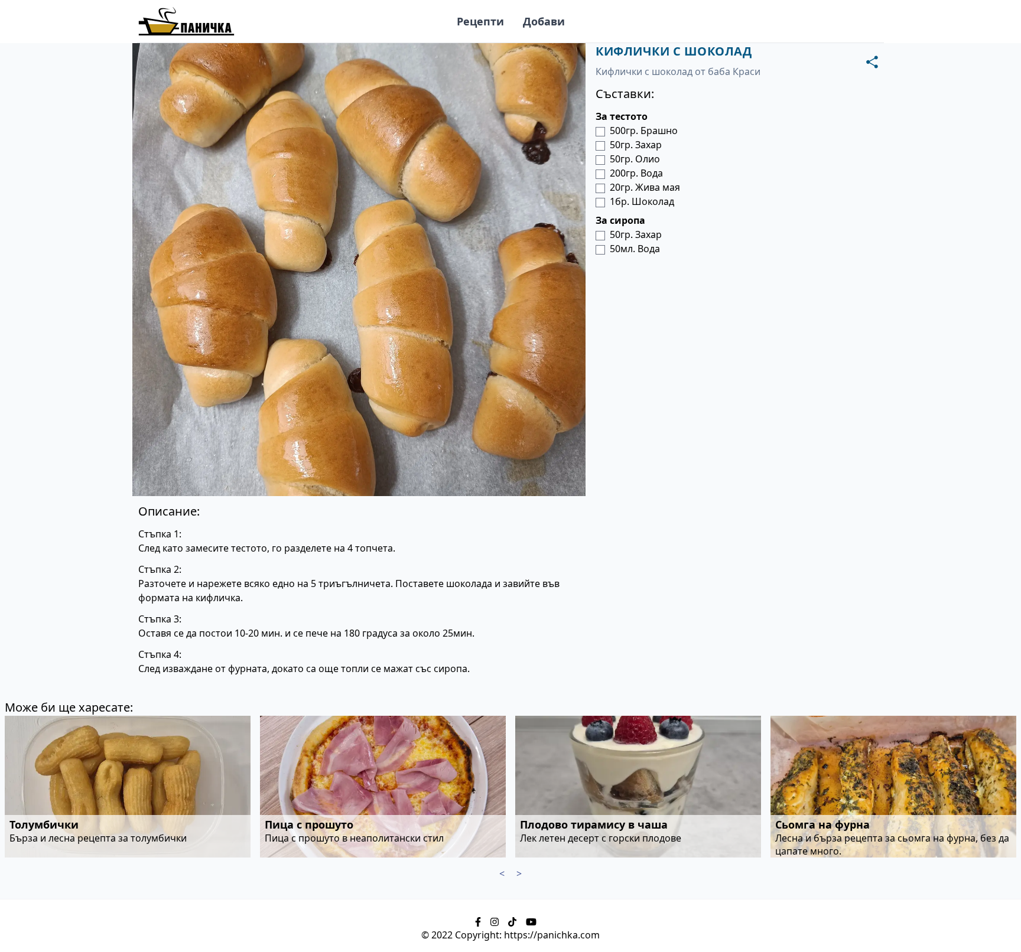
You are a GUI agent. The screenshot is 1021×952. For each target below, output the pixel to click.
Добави (544, 21)
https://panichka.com (552, 934)
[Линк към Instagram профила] (494, 920)
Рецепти (480, 21)
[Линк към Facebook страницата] (478, 920)
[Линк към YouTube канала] (531, 920)
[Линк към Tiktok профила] (512, 920)
